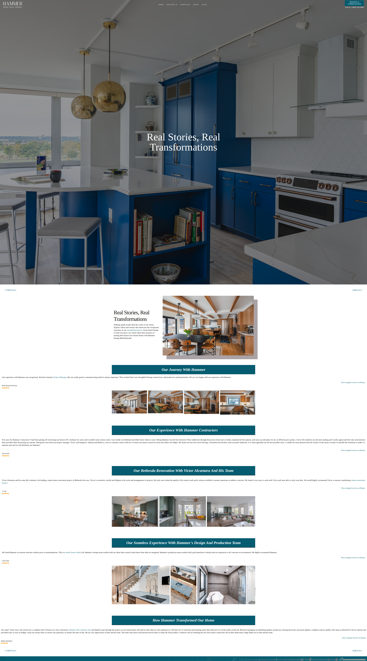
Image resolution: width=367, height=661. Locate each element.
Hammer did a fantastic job (80, 630)
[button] (354, 3)
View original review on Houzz (353, 382)
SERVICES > (357, 290)
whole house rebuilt (73, 552)
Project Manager (60, 377)
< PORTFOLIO (10, 290)
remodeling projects (134, 330)
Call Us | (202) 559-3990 (354, 7)
